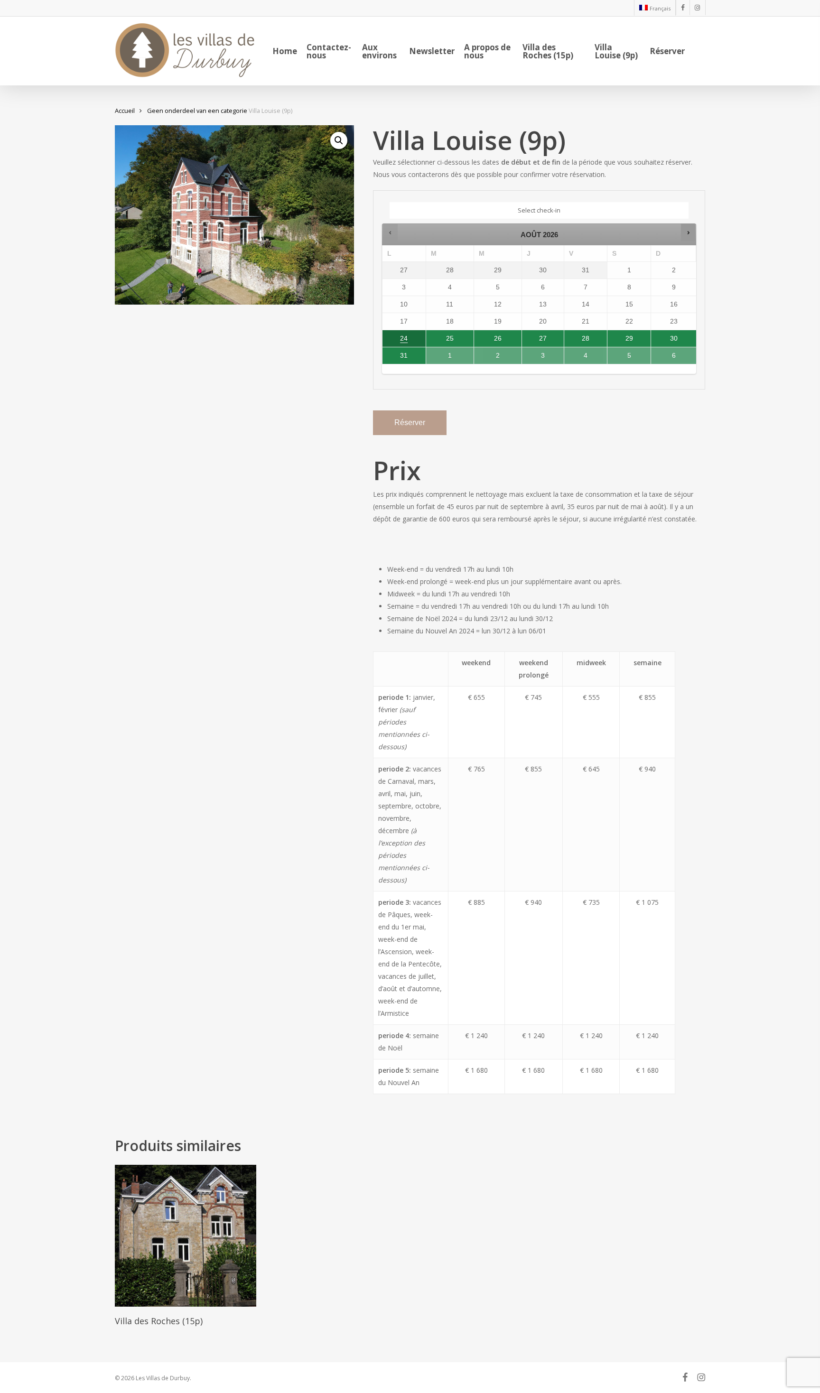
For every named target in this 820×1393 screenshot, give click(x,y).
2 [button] (491, 358)
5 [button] (624, 358)
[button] (338, 140)
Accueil (125, 110)
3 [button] (539, 358)
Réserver (409, 422)
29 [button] (620, 340)
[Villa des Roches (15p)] (186, 1236)
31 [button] (395, 358)
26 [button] (488, 340)
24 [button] (395, 340)
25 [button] (440, 340)
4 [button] (581, 358)
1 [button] (443, 358)
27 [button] (535, 340)
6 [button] (668, 358)
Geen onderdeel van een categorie (197, 110)
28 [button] (578, 340)
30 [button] (666, 340)
